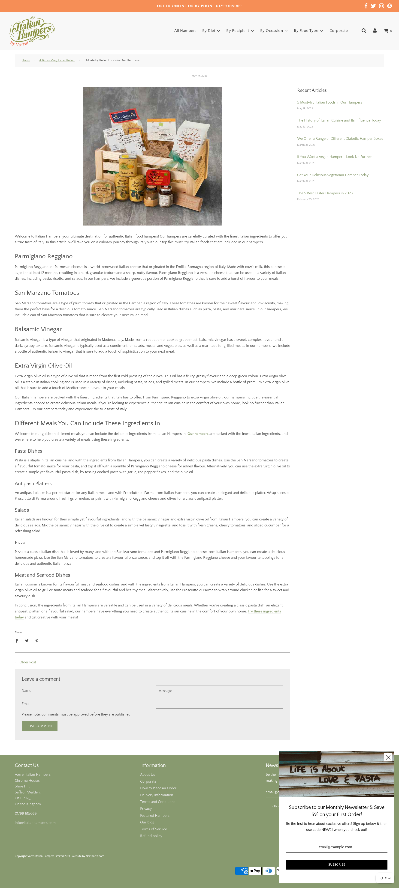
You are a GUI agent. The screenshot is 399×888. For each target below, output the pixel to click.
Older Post (27, 662)
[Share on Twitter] (26, 641)
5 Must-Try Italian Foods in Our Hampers (329, 102)
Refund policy (151, 836)
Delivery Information (156, 795)
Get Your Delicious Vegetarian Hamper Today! (333, 175)
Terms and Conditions (157, 802)
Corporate (338, 31)
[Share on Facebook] (18, 641)
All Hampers (185, 31)
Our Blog (147, 822)
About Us (147, 774)
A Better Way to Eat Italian (57, 60)
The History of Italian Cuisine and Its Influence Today (339, 120)
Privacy (146, 809)
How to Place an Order (158, 788)
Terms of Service (153, 829)
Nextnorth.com (95, 856)
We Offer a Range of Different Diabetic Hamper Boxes (340, 139)
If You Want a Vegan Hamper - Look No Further (334, 157)
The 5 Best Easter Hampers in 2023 (325, 193)
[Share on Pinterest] (37, 641)
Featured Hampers (154, 816)
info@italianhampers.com (35, 823)
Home (26, 60)
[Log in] (375, 31)
